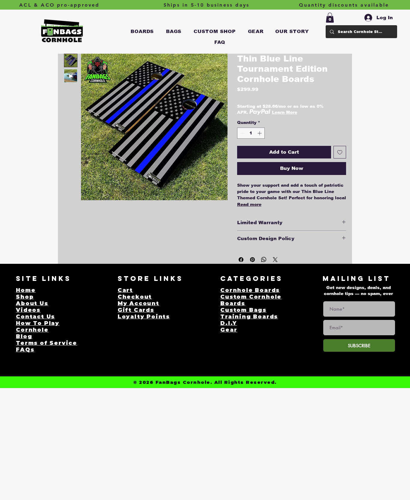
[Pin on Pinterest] (252, 259)
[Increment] (260, 133)
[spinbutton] (251, 133)
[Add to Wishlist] (339, 152)
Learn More (284, 112)
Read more (249, 204)
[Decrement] (242, 133)
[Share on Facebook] (241, 259)
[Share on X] (275, 259)
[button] (142, 31)
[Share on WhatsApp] (263, 259)
